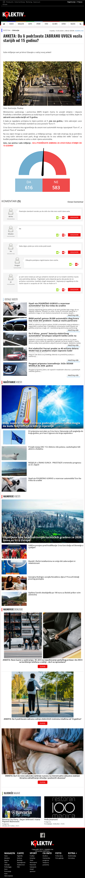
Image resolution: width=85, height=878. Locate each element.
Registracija (71, 2)
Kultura (19, 858)
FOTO (46, 24)
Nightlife (20, 856)
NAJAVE (73, 24)
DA (29, 182)
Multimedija (72, 856)
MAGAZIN (21, 24)
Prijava (79, 2)
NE (56, 182)
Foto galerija (59, 858)
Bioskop (19, 860)
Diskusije (15, 30)
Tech (5, 862)
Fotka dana (59, 856)
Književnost (21, 865)
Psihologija (7, 867)
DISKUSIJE (13, 609)
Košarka (32, 858)
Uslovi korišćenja (19, 2)
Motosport (33, 862)
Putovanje (7, 871)
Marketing (29, 2)
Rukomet (33, 865)
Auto (6, 874)
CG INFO (54, 24)
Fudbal (32, 856)
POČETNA (6, 30)
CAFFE (30, 24)
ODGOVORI (74, 217)
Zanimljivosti (21, 862)
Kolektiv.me (79, 31)
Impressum (36, 2)
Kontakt (5, 4)
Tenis (31, 860)
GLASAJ (42, 666)
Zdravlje (7, 865)
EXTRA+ (64, 24)
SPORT (38, 24)
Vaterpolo (33, 867)
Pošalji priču (10, 2)
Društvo (45, 856)
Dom (6, 869)
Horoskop (71, 858)
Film (18, 867)
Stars (6, 856)
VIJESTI (11, 24)
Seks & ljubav (8, 876)
